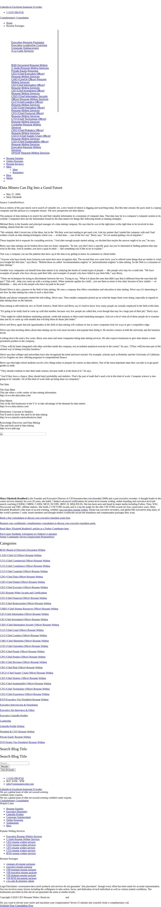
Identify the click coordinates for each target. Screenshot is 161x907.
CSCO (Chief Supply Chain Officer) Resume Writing (26, 672)
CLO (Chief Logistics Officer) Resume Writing (23, 635)
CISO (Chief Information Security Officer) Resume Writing (29, 624)
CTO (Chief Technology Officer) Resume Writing (25, 689)
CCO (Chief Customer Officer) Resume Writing (24, 571)
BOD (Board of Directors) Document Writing (22, 550)
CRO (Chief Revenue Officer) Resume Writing (23, 662)
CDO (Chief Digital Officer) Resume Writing (22, 582)
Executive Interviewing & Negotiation (19, 705)
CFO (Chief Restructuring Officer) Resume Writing (25, 603)
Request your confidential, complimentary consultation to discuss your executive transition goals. (48, 523)
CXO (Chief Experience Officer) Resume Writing (24, 694)
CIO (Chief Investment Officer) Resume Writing (24, 619)
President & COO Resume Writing (17, 731)
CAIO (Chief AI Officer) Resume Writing (21, 555)
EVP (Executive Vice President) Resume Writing (24, 699)
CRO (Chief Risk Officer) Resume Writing (21, 667)
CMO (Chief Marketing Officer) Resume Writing (24, 640)
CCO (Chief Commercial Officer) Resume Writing (25, 560)
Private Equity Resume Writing (15, 737)
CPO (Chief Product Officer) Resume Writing (22, 656)
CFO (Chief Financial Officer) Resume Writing (23, 598)
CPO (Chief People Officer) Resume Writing (22, 651)
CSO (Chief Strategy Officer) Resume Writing (23, 678)
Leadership (5, 721)
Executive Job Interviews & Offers (17, 710)
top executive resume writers (73, 509)
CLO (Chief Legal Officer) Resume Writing (22, 630)
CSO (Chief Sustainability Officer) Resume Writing (25, 683)
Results (4, 766)
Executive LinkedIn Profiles (14, 715)
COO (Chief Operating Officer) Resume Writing (24, 646)
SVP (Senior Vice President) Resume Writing (22, 742)
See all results (7, 770)
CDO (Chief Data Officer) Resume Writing (21, 576)
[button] (83, 26)
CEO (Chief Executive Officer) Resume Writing (24, 587)
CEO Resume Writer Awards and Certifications (23, 592)
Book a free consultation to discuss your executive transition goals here (35, 518)
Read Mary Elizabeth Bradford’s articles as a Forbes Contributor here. (34, 528)
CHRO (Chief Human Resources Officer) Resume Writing (29, 608)
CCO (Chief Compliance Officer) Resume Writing (25, 566)
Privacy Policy (57, 897)
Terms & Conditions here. (82, 897)
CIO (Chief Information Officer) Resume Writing (24, 614)
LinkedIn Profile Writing (12, 726)
